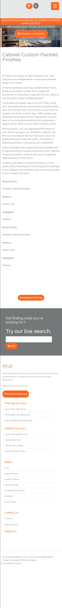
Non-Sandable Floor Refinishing (18, 420)
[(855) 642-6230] (35, 6)
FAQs (7, 468)
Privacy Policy (11, 502)
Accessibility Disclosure (11, 563)
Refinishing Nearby (28, 560)
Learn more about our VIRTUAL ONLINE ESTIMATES (31, 26)
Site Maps (9, 496)
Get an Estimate (11, 485)
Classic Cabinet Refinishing (16, 434)
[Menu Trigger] (55, 6)
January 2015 (8, 204)
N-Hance (6, 219)
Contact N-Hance (12, 479)
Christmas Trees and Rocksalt (16, 188)
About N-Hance (11, 474)
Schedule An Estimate (32, 33)
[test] (12, 15)
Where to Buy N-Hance (15, 490)
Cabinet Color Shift (12, 440)
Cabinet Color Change (14, 445)
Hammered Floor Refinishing (17, 415)
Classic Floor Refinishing (15, 409)
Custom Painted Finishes (15, 451)
